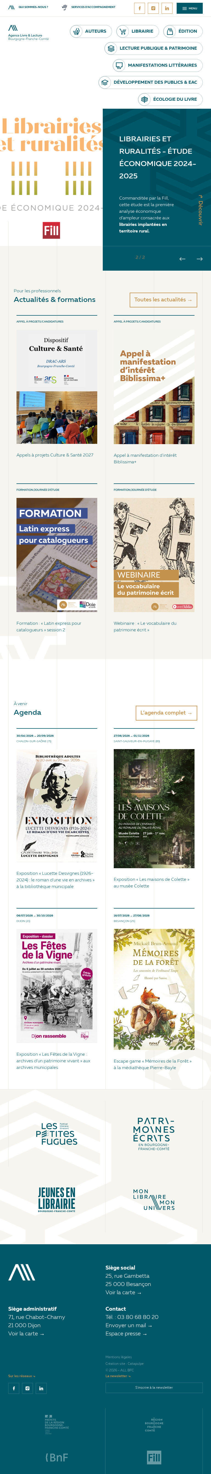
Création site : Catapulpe (125, 1364)
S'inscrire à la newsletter (154, 1387)
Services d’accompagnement (93, 7)
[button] (182, 259)
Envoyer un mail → (129, 1326)
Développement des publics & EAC (155, 82)
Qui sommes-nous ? (33, 7)
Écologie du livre (175, 99)
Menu (192, 8)
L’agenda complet (163, 713)
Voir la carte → (124, 1293)
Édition (188, 31)
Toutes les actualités (160, 300)
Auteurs (95, 31)
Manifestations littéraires (162, 65)
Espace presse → (127, 1334)
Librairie (142, 31)
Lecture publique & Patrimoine (158, 48)
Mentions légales (119, 1357)
